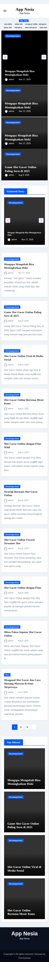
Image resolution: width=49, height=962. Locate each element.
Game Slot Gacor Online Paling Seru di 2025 (23, 825)
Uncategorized (13, 36)
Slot (7, 675)
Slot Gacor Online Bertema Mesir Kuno (21, 912)
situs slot (43, 28)
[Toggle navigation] (5, 10)
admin (12, 79)
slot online (8, 24)
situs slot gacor (31, 28)
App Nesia (25, 9)
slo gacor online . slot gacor (36, 24)
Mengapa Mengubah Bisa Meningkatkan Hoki (23, 781)
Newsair (39, 954)
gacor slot (8, 28)
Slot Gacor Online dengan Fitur (22, 587)
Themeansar (24, 958)
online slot (19, 24)
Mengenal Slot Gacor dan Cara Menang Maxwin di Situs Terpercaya (22, 683)
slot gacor (18, 28)
